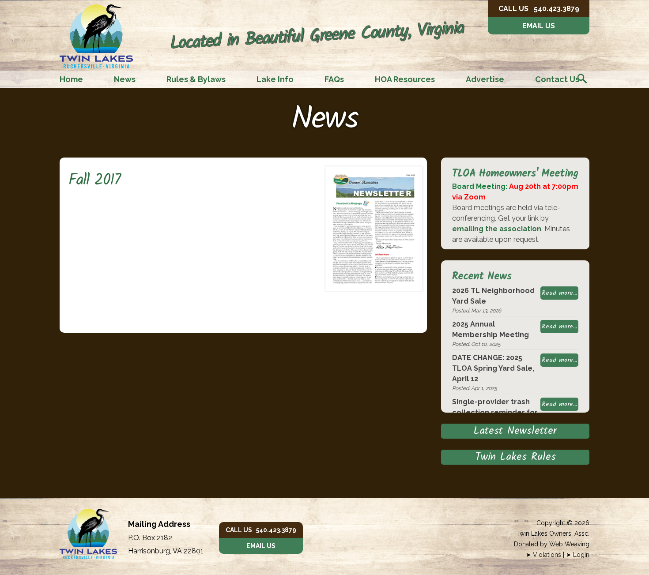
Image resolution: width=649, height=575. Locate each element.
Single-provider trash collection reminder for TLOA (495, 412)
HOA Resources (405, 79)
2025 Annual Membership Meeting (490, 329)
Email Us (538, 26)
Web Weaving (569, 544)
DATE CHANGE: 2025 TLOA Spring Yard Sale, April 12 (493, 368)
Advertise (485, 79)
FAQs (334, 79)
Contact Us (557, 79)
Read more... (559, 293)
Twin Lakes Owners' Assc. (552, 533)
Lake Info (275, 79)
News (125, 79)
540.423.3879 (538, 8)
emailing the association (496, 229)
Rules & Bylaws (196, 79)
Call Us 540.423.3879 (261, 530)
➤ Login (577, 554)
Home (71, 79)
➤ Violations (543, 554)
